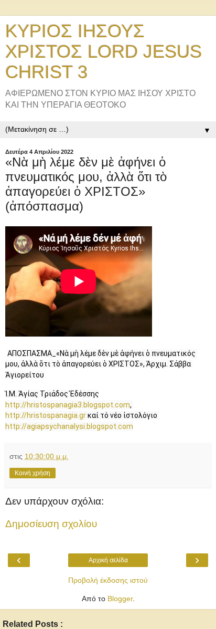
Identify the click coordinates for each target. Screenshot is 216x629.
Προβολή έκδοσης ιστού (108, 580)
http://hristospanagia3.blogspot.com (67, 405)
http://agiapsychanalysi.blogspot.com (69, 426)
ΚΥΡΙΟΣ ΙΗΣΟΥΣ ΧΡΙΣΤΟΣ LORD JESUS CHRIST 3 (103, 51)
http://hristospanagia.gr (45, 415)
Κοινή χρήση (32, 473)
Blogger (120, 598)
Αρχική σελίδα (108, 560)
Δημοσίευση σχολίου (51, 523)
